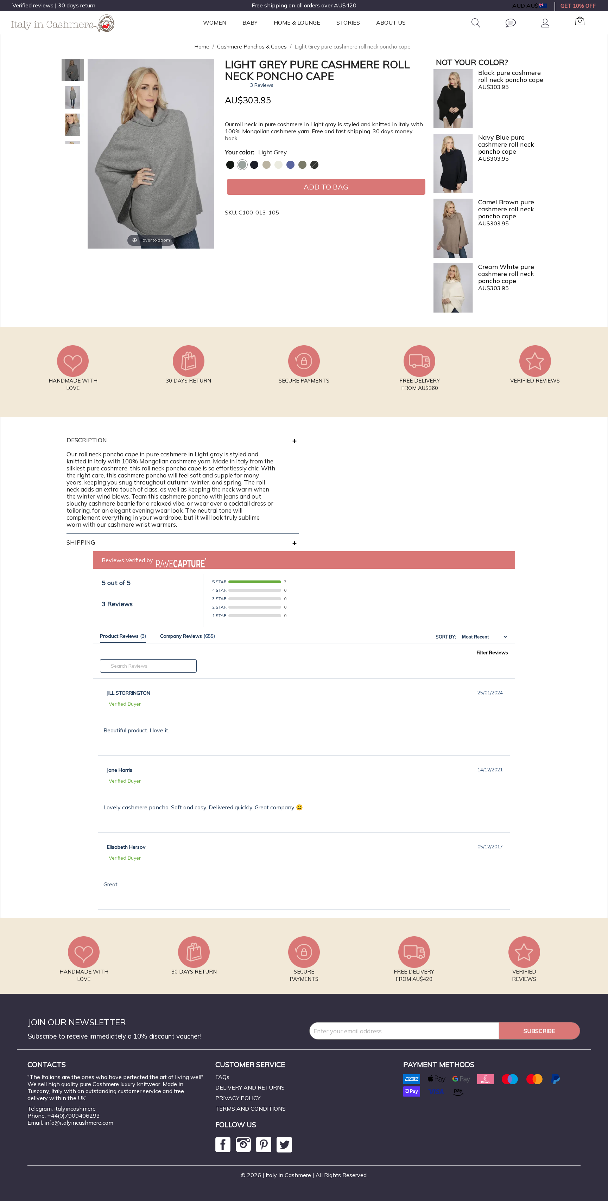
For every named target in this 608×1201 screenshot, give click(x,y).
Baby (250, 22)
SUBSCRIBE (539, 1030)
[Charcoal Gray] (314, 165)
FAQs (222, 1076)
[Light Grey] (242, 165)
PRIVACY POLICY (237, 1098)
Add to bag (326, 186)
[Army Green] (302, 165)
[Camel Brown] (266, 165)
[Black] (230, 165)
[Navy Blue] (254, 165)
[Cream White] (278, 165)
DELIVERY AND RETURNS (250, 1087)
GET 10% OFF (578, 5)
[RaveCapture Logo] (179, 560)
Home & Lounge (297, 22)
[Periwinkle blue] (290, 165)
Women (214, 22)
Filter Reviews (492, 652)
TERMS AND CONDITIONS (250, 1108)
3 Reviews (261, 85)
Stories (348, 22)
